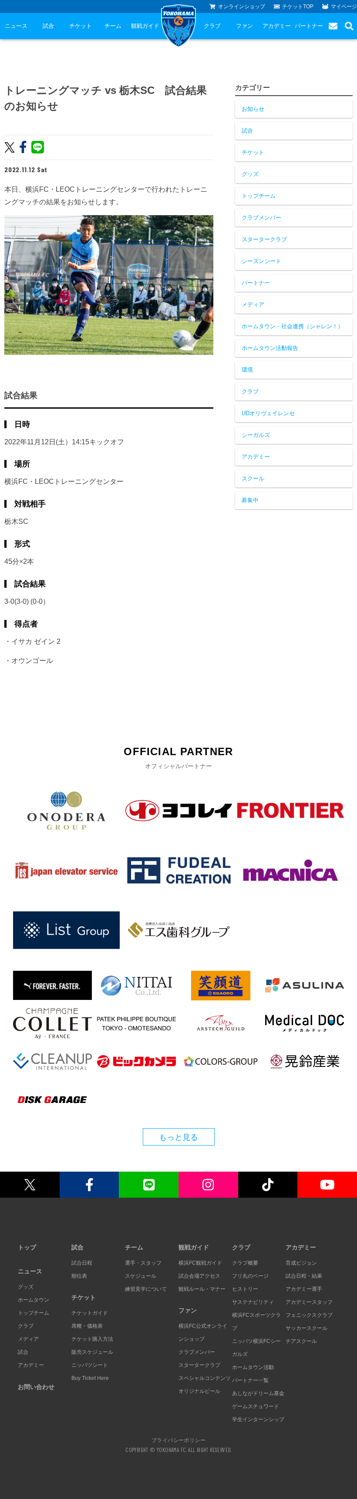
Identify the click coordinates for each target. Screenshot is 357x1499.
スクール (253, 478)
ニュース (16, 26)
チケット (80, 26)
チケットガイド (89, 1313)
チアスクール (301, 1341)
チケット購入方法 (92, 1339)
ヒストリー (245, 1289)
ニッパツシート (89, 1365)
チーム (112, 26)
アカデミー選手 (304, 1289)
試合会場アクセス (199, 1276)
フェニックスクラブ (309, 1315)
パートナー (309, 26)
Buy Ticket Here (90, 1378)
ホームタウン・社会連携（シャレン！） (293, 326)
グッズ (250, 174)
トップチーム (259, 196)
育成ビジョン (301, 1263)
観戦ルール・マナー (202, 1289)
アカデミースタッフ (309, 1302)
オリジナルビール (199, 1391)
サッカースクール (306, 1328)
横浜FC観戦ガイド (200, 1263)
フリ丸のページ (250, 1276)
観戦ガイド (145, 26)
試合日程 (81, 1263)
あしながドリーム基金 (258, 1393)
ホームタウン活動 (253, 1367)
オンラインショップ (241, 6)
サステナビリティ (253, 1302)
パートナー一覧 (250, 1380)
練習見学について (146, 1289)
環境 (247, 369)
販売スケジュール (92, 1352)
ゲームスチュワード (255, 1406)
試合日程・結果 (304, 1276)
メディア (253, 304)
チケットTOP (297, 6)
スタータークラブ (264, 239)
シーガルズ (256, 435)
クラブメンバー (261, 217)
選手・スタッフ (143, 1263)
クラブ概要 (245, 1263)
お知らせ (253, 109)
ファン (244, 26)
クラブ (212, 26)
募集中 (250, 500)
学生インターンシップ (258, 1419)
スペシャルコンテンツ (204, 1378)
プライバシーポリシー (178, 1440)
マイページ (344, 6)
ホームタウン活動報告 (270, 348)
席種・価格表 (87, 1326)
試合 (48, 26)
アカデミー (277, 26)
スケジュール (140, 1276)
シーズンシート (261, 261)
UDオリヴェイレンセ (268, 413)
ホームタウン (33, 1300)
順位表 (79, 1276)
